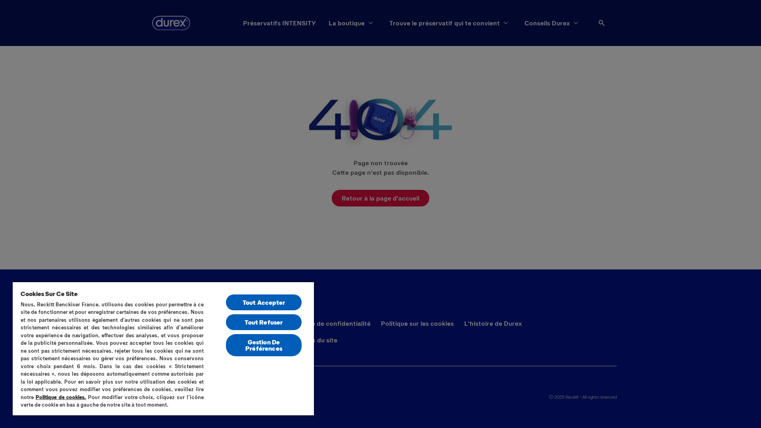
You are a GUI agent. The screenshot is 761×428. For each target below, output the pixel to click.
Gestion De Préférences (263, 345)
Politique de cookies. (61, 397)
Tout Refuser (264, 322)
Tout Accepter (264, 302)
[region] (163, 348)
